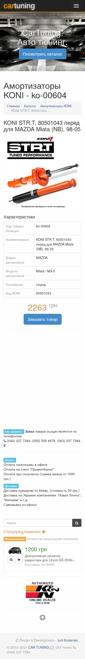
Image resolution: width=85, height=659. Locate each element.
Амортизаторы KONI (56, 105)
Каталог (30, 105)
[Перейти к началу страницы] (42, 618)
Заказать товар (43, 319)
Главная (13, 105)
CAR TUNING (38, 647)
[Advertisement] (42, 376)
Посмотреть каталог (42, 54)
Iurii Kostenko (68, 640)
